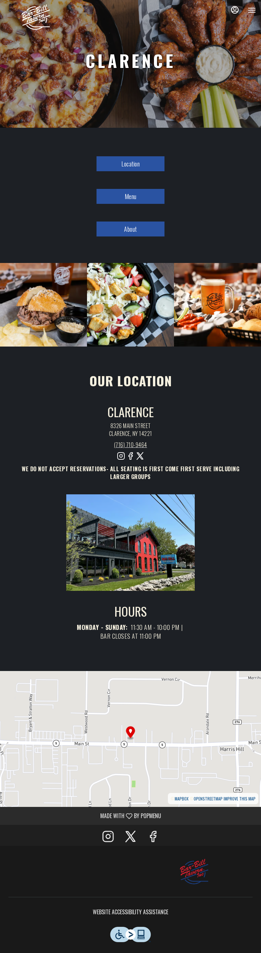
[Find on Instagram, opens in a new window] (121, 458)
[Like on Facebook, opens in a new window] (130, 458)
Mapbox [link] (182, 798)
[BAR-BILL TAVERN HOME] (35, 17)
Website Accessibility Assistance (130, 912)
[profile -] (235, 10)
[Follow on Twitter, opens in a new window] (140, 458)
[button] (43, 304)
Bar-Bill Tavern (194, 871)
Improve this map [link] (240, 798)
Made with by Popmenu (83, 815)
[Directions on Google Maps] (130, 738)
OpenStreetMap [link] (208, 798)
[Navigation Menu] (251, 10)
